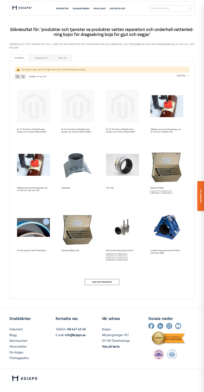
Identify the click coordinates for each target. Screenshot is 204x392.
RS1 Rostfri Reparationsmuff (119, 250)
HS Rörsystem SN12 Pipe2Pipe (31, 250)
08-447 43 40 (76, 329)
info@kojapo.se (75, 335)
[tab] (19, 58)
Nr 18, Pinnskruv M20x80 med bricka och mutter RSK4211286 (76, 130)
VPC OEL (110, 188)
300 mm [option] (122, 259)
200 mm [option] (122, 255)
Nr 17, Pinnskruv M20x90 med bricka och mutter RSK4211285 (31, 130)
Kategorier (41, 58)
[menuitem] (62, 8)
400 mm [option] (155, 192)
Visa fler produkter (102, 282)
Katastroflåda (157, 188)
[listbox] (166, 193)
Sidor (62, 58)
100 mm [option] (110, 255)
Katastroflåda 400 (70, 250)
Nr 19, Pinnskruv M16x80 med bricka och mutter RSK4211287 (120, 130)
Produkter (19, 58)
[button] (183, 75)
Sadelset (66, 188)
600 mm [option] (166, 192)
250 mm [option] (111, 259)
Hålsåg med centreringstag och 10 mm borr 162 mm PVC (32, 189)
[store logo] (22, 8)
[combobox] (170, 8)
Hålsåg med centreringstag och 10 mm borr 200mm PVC (165, 130)
